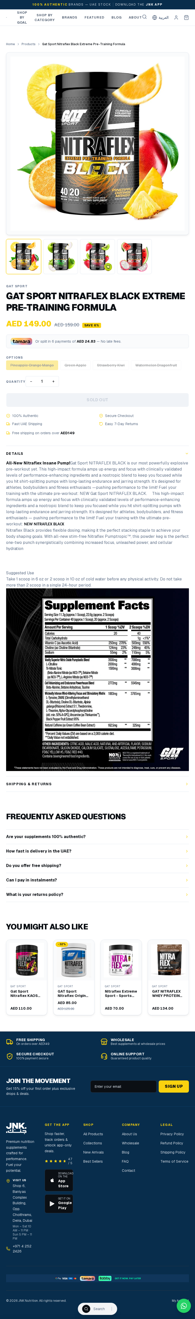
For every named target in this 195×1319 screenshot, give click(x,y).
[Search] (144, 16)
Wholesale (130, 1143)
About (135, 17)
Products (29, 44)
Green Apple (75, 365)
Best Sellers (93, 1161)
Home (10, 44)
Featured (94, 17)
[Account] (176, 17)
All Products (93, 1134)
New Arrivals (93, 1152)
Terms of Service (174, 1161)
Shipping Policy (173, 1152)
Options (14, 358)
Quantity (16, 382)
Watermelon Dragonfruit (156, 365)
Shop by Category (45, 17)
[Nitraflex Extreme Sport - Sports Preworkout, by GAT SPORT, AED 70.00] (121, 977)
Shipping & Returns (29, 784)
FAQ (125, 1161)
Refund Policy (171, 1143)
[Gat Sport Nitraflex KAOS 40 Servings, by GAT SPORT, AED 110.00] (26, 977)
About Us (129, 1134)
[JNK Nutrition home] (6, 17)
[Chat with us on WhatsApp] (184, 1306)
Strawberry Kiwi (111, 365)
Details (15, 453)
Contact (128, 1170)
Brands (69, 17)
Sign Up (174, 1086)
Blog (116, 17)
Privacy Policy (172, 1134)
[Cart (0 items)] (186, 17)
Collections (92, 1143)
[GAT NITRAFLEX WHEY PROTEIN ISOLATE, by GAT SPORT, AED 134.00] (168, 977)
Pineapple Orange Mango (32, 365)
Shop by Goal (22, 17)
